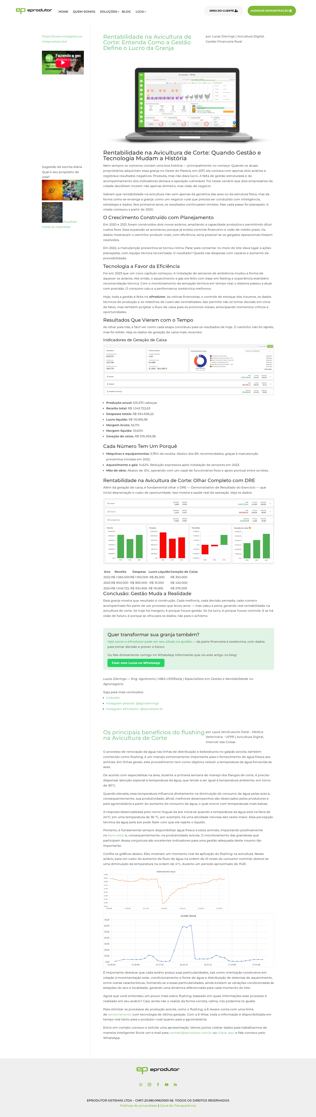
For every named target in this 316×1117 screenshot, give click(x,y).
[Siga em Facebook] (158, 1084)
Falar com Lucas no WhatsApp (136, 663)
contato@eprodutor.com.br (190, 1033)
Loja (140, 11)
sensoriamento (120, 1014)
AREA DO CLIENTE (221, 10)
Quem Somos (84, 11)
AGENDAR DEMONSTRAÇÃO (270, 10)
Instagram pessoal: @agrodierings (132, 703)
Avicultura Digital (250, 36)
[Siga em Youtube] (166, 1084)
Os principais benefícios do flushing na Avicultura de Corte (154, 735)
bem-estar (116, 835)
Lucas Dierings (223, 36)
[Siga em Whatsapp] (140, 1084)
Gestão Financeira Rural (224, 41)
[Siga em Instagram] (149, 1084)
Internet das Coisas (220, 742)
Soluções (108, 11)
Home (63, 11)
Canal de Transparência (178, 1106)
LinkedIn (113, 698)
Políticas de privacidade (138, 1106)
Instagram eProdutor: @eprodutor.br (134, 709)
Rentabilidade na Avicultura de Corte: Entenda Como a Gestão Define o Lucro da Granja (147, 42)
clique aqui (226, 1033)
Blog (126, 11)
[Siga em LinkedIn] (175, 1084)
